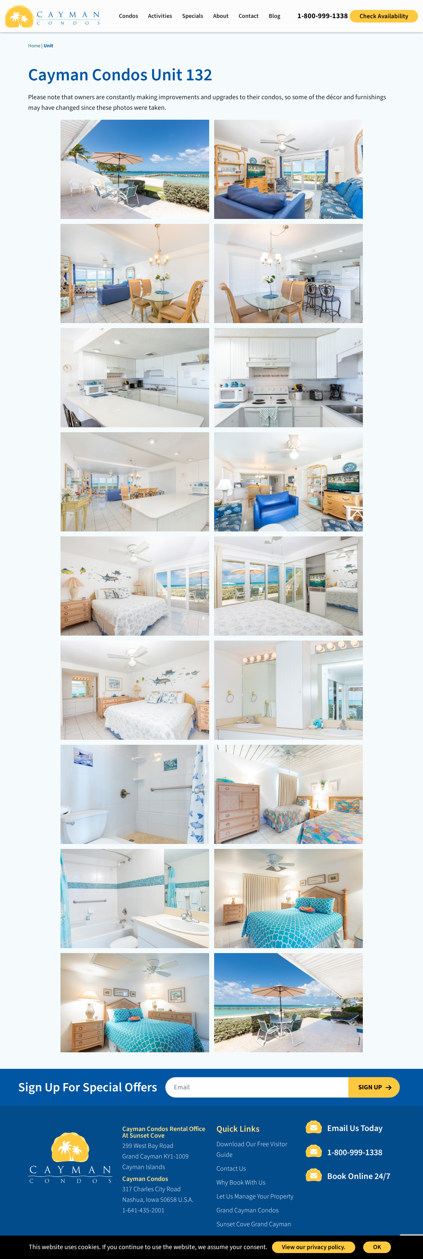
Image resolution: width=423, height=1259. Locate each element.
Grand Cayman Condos (247, 1210)
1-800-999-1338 (322, 16)
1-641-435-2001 (143, 1210)
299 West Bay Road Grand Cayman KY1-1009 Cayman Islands (155, 1156)
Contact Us (231, 1168)
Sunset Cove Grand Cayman (253, 1224)
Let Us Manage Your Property (254, 1196)
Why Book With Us (240, 1182)
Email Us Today (355, 1128)
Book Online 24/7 (358, 1176)
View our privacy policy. (313, 1247)
